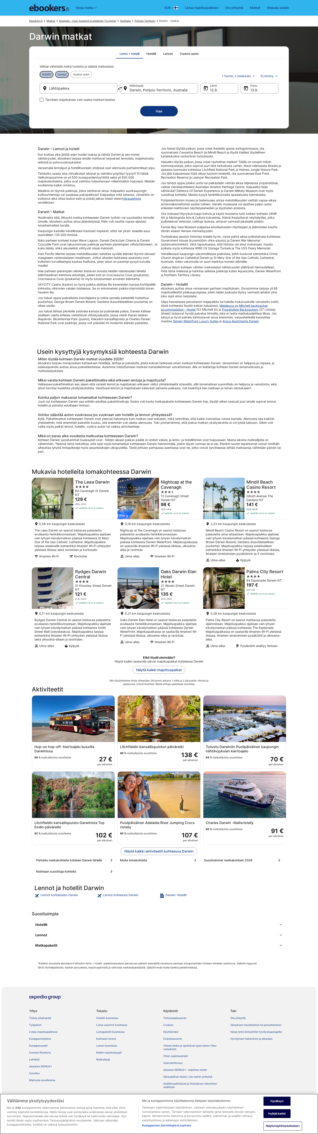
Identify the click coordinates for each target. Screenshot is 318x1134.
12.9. (214, 90)
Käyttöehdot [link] (170, 1031)
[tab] (129, 54)
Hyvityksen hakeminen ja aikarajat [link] (251, 1038)
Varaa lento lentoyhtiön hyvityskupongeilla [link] (256, 1031)
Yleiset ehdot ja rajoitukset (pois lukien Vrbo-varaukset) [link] (190, 1047)
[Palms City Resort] (244, 608)
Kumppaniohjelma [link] (40, 1038)
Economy (267, 76)
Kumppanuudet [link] (38, 1045)
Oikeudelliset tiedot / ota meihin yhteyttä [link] (187, 1076)
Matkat (255, 7)
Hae (159, 111)
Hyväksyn (277, 1101)
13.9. (254, 90)
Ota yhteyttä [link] (238, 1018)
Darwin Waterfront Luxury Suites (195, 321)
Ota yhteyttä (234, 7)
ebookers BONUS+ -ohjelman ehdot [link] (185, 1069)
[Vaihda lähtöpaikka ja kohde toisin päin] (120, 88)
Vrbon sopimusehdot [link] (175, 1056)
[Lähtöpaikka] (78, 88)
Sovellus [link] (34, 1073)
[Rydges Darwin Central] (73, 608)
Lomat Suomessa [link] (106, 1045)
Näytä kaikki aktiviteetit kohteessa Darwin (159, 851)
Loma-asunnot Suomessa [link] (111, 1024)
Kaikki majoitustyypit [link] (109, 1052)
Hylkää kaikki (277, 1113)
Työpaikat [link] (35, 1024)
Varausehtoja (132, 198)
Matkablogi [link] (103, 1059)
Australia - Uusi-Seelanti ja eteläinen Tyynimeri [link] (87, 20)
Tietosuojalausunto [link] (174, 1018)
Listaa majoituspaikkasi (201, 7)
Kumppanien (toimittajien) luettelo (166, 1125)
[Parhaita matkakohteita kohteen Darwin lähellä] (75, 860)
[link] (65, 895)
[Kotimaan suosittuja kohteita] (75, 871)
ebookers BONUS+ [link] (40, 1066)
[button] (159, 924)
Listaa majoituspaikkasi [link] (43, 1031)
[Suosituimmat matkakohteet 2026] (242, 860)
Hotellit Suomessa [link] (107, 1018)
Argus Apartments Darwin (241, 321)
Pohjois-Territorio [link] (145, 20)
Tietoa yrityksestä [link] (40, 1018)
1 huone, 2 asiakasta (236, 76)
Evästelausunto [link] (172, 1038)
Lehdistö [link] (34, 1059)
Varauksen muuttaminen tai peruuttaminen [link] (255, 1024)
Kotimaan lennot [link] (106, 1038)
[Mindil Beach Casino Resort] (244, 521)
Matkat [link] (51, 20)
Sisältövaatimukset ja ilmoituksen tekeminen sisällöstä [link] (190, 1085)
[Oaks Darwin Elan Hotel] (159, 608)
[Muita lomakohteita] (159, 860)
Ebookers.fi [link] (36, 20)
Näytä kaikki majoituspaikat (159, 670)
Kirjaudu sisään (278, 7)
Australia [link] (125, 20)
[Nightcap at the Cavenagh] (159, 521)
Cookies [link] (168, 1024)
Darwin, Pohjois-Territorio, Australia (159, 90)
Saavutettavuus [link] (173, 1062)
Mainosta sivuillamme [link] (42, 1080)
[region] (159, 1114)
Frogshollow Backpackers (240, 309)
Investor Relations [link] (40, 1052)
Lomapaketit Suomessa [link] (110, 1031)
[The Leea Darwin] (73, 521)
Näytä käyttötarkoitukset (283, 1126)
